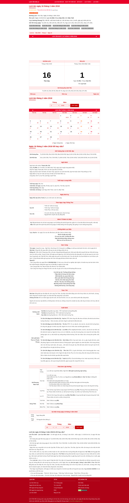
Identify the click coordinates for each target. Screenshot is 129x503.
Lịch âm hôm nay (33, 482)
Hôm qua (32, 94)
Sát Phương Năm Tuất (35, 383)
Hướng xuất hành (36, 313)
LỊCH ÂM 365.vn (34, 2)
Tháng (54, 102)
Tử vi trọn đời (57, 485)
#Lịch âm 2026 (46, 25)
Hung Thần (33, 403)
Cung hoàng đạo (58, 487)
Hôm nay (64, 94)
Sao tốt (32, 207)
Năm (64, 102)
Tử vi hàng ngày (58, 482)
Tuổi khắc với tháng (35, 189)
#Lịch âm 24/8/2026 (74, 28)
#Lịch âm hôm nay (34, 25)
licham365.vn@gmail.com (76, 501)
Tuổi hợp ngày (34, 183)
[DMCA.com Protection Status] (82, 490)
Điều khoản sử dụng (83, 487)
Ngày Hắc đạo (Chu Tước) (37, 197)
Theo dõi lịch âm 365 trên (44, 10)
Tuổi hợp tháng (34, 187)
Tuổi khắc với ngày (35, 185)
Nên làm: (32, 250)
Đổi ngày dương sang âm (36, 487)
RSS (55, 490)
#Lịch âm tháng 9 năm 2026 (79, 25)
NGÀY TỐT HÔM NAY (70, 1)
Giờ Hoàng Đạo (34, 154)
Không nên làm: (34, 297)
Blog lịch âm (57, 492)
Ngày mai (96, 94)
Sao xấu (32, 213)
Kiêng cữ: (32, 252)
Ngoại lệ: (32, 260)
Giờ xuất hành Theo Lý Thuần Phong (35, 340)
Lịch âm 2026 (33, 492)
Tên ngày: (32, 248)
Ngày (49, 424)
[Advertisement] (74, 49)
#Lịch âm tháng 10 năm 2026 (38, 28)
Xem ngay (75, 105)
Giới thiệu (80, 482)
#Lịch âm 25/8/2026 (87, 28)
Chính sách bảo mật (83, 485)
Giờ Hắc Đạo (33, 157)
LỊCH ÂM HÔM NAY (59, 1)
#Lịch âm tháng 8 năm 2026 (61, 25)
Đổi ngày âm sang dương (36, 490)
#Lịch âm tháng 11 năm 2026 (57, 28)
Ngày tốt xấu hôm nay (35, 485)
